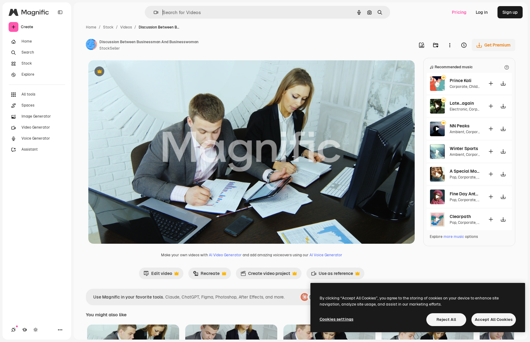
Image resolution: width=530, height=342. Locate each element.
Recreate (206, 275)
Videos (126, 27)
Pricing (459, 12)
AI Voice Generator (325, 255)
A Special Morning (465, 171)
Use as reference (332, 275)
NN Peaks (460, 126)
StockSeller (109, 48)
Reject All (446, 319)
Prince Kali (460, 80)
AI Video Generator (225, 255)
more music (454, 236)
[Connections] (13, 330)
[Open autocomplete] (153, 12)
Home (91, 27)
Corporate (458, 86)
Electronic (458, 109)
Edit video (158, 275)
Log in (482, 12)
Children (476, 86)
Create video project (265, 275)
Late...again (462, 103)
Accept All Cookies (494, 319)
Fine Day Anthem (465, 194)
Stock (108, 27)
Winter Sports (464, 148)
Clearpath (460, 216)
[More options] (450, 45)
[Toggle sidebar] (60, 12)
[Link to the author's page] (91, 45)
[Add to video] (490, 83)
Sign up (510, 12)
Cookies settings (336, 319)
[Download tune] (503, 83)
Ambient (457, 132)
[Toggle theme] (35, 330)
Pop (453, 177)
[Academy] (24, 330)
